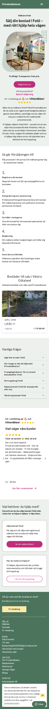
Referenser (7, 666)
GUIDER (16, 645)
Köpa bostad (8, 639)
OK (42, 695)
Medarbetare (8, 663)
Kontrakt (6, 627)
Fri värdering (8, 630)
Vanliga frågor (8, 669)
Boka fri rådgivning (24, 94)
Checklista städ (9, 652)
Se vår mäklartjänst (24, 544)
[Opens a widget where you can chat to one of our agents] (39, 704)
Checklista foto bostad (12, 649)
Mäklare (6, 624)
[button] (24, 357)
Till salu (5, 642)
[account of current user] (42, 4)
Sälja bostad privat (28, 645)
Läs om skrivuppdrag (24, 579)
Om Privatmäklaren (11, 660)
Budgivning (7, 645)
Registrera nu (24, 84)
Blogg (5, 673)
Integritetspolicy (11, 703)
